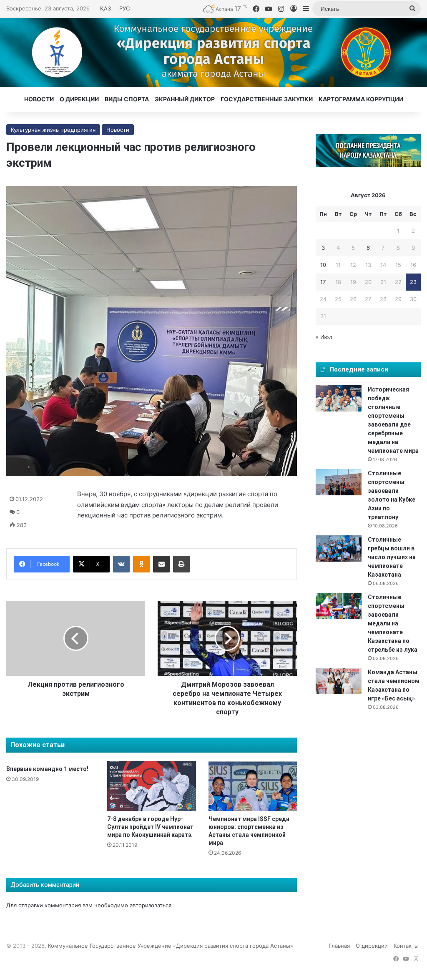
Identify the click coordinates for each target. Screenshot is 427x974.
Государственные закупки (267, 99)
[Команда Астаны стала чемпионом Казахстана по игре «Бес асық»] (339, 681)
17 (323, 282)
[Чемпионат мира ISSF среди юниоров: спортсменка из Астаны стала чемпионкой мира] (252, 786)
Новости (39, 99)
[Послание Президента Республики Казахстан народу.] (368, 165)
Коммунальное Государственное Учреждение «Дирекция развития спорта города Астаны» (170, 945)
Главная (339, 945)
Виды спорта (127, 99)
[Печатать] (181, 564)
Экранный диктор (185, 99)
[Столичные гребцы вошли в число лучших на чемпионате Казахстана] (339, 548)
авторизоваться (150, 905)
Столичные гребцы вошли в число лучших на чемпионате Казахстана (392, 557)
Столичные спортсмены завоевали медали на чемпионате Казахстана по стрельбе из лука (392, 623)
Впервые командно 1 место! (47, 769)
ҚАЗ (105, 8)
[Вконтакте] (121, 564)
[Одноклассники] (141, 564)
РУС (124, 8)
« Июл (324, 337)
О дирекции (79, 99)
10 (323, 264)
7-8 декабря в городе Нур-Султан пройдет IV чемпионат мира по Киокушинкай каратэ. (150, 827)
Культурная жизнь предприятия (53, 129)
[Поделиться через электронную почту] (161, 564)
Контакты (406, 945)
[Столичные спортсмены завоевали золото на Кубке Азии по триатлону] (339, 482)
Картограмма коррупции (361, 99)
